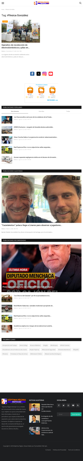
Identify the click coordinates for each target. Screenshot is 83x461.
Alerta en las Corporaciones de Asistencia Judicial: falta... (47, 431)
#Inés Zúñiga (23, 345)
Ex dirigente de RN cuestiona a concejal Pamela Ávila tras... (47, 420)
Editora (3, 51)
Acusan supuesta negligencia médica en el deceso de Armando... (35, 157)
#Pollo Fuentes (64, 345)
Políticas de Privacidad (59, 450)
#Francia (5, 354)
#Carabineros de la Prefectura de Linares (15, 350)
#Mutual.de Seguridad (48, 350)
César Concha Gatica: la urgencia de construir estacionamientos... (36, 137)
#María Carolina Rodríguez (53, 354)
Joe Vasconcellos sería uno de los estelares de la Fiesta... (33, 117)
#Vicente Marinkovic (64, 350)
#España (75, 350)
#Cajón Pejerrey (34, 350)
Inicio (3, 9)
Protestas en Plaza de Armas (19, 354)
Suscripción (76, 414)
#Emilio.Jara (54, 345)
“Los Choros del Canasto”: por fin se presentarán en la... (32, 296)
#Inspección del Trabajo (10, 345)
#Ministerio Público (36, 354)
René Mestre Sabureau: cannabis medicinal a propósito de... (34, 306)
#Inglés (45, 345)
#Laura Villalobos (35, 345)
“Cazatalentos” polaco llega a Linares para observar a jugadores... (32, 225)
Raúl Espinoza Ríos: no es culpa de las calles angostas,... (33, 147)
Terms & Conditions (74, 450)
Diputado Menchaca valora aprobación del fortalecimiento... (47, 408)
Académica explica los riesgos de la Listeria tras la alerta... (33, 326)
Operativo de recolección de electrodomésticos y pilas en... (16, 46)
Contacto (48, 450)
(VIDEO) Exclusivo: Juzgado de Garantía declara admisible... (34, 127)
